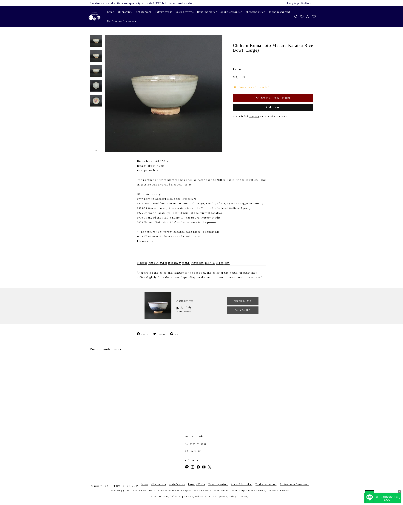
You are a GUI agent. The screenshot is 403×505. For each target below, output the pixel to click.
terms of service (279, 490)
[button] (273, 98)
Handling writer (207, 11)
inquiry (244, 496)
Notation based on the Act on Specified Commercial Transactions (188, 490)
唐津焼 (163, 263)
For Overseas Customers (121, 21)
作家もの (153, 263)
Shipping (254, 116)
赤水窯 (220, 263)
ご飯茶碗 (142, 263)
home (110, 11)
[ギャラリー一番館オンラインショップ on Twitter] (209, 467)
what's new (139, 490)
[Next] (96, 149)
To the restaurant (279, 11)
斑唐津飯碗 (197, 263)
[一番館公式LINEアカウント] (187, 467)
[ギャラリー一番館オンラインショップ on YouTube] (204, 467)
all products (125, 11)
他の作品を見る (243, 310)
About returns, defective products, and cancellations (183, 496)
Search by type (185, 11)
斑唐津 (186, 263)
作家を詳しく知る (243, 301)
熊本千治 (209, 263)
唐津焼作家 (174, 263)
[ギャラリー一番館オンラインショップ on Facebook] (198, 467)
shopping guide (255, 11)
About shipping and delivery (248, 490)
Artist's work (143, 11)
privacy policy (228, 496)
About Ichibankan (231, 11)
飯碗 (227, 263)
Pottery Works (163, 11)
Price (237, 69)
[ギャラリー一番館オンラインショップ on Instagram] (192, 467)
